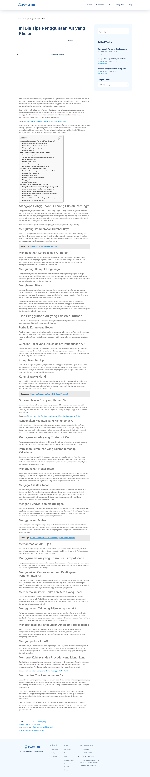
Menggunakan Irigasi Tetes (30, 173)
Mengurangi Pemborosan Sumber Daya (34, 143)
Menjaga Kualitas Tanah (29, 175)
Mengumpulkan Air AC (29, 195)
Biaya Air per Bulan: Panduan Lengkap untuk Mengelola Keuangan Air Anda (53, 416)
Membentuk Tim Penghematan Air (33, 200)
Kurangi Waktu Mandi (29, 161)
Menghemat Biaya (28, 150)
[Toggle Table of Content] (59, 138)
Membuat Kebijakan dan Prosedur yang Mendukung (38, 198)
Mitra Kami (100, 5)
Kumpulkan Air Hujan (29, 159)
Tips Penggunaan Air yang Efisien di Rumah (35, 152)
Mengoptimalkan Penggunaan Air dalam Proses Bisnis (39, 193)
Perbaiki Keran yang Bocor (30, 155)
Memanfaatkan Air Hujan (30, 182)
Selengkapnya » (102, 54)
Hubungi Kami (119, 5)
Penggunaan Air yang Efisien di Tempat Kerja (36, 184)
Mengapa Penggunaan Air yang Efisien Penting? (37, 141)
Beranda (89, 5)
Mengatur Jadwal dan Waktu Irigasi (33, 177)
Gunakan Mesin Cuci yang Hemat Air (33, 164)
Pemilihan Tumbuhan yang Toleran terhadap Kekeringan (40, 171)
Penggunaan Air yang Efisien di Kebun (33, 168)
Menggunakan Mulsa (29, 180)
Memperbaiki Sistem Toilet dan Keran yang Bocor (38, 189)
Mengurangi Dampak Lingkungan (32, 148)
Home (19, 19)
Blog (130, 5)
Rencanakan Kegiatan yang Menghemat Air (36, 166)
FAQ (109, 5)
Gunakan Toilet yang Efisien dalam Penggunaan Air (38, 157)
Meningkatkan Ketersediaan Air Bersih (34, 146)
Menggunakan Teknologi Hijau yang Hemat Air (37, 191)
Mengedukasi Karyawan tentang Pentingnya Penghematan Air (41, 187)
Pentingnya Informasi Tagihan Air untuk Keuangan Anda (46, 121)
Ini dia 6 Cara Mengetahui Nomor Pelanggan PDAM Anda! (47, 671)
